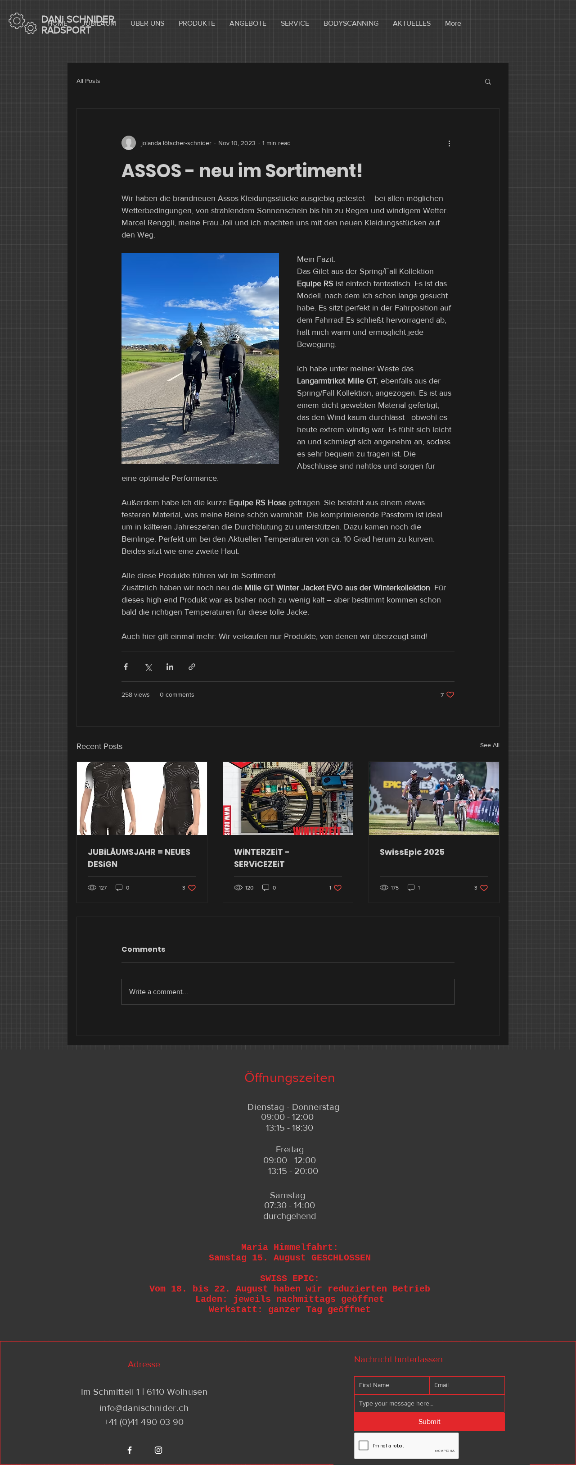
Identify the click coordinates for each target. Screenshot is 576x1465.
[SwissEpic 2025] (434, 798)
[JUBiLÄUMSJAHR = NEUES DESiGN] (142, 798)
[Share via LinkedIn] (170, 666)
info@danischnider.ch (144, 1408)
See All (490, 744)
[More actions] (449, 142)
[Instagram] (158, 1450)
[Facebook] (130, 1450)
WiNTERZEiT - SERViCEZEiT (262, 858)
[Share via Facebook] (126, 666)
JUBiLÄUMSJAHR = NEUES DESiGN (139, 858)
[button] (488, 81)
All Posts (88, 80)
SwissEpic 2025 (412, 852)
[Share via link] (192, 666)
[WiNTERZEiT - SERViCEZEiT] (288, 798)
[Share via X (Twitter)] (148, 666)
